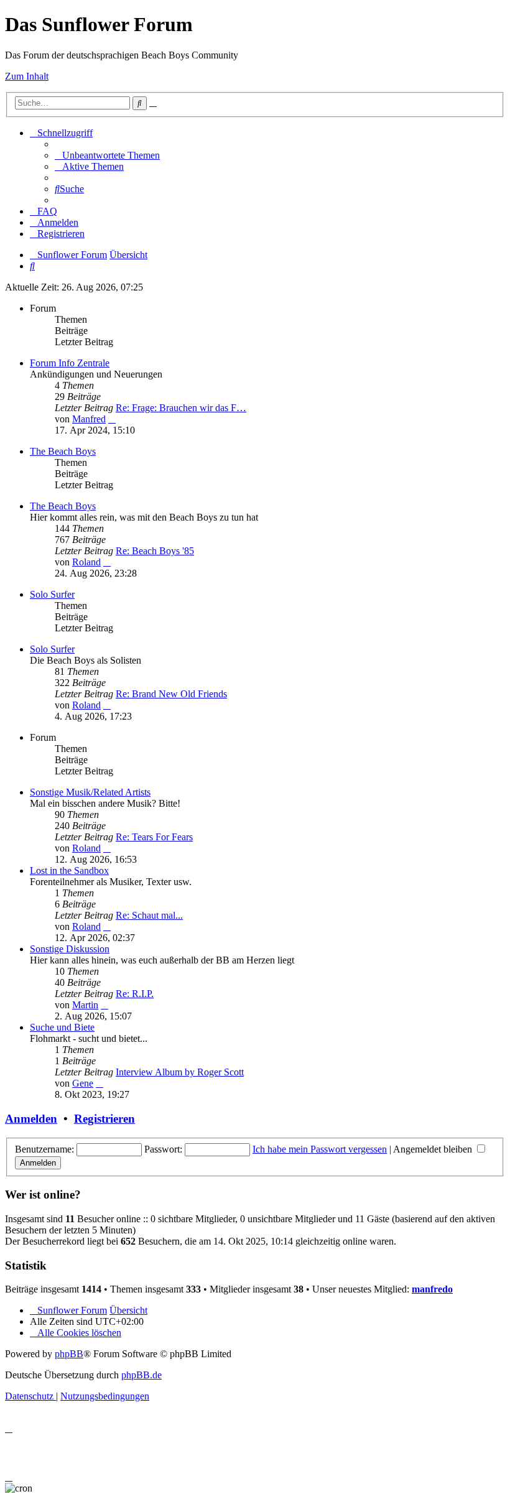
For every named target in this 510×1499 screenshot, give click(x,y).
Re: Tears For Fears (154, 837)
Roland (86, 562)
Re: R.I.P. (135, 993)
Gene (82, 1083)
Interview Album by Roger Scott (180, 1072)
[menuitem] (107, 155)
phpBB (69, 1353)
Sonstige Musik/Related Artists (90, 792)
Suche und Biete (62, 1027)
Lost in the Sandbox (69, 870)
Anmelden (31, 1118)
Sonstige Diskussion (69, 949)
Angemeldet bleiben (434, 1149)
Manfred (89, 419)
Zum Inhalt (27, 76)
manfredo (432, 1289)
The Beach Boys (63, 451)
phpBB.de (141, 1375)
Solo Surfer (52, 594)
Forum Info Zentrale (69, 363)
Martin (85, 1005)
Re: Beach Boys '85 (155, 550)
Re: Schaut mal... (149, 915)
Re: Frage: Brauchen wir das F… (181, 407)
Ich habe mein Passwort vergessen (320, 1149)
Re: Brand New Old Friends (171, 694)
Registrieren (104, 1118)
